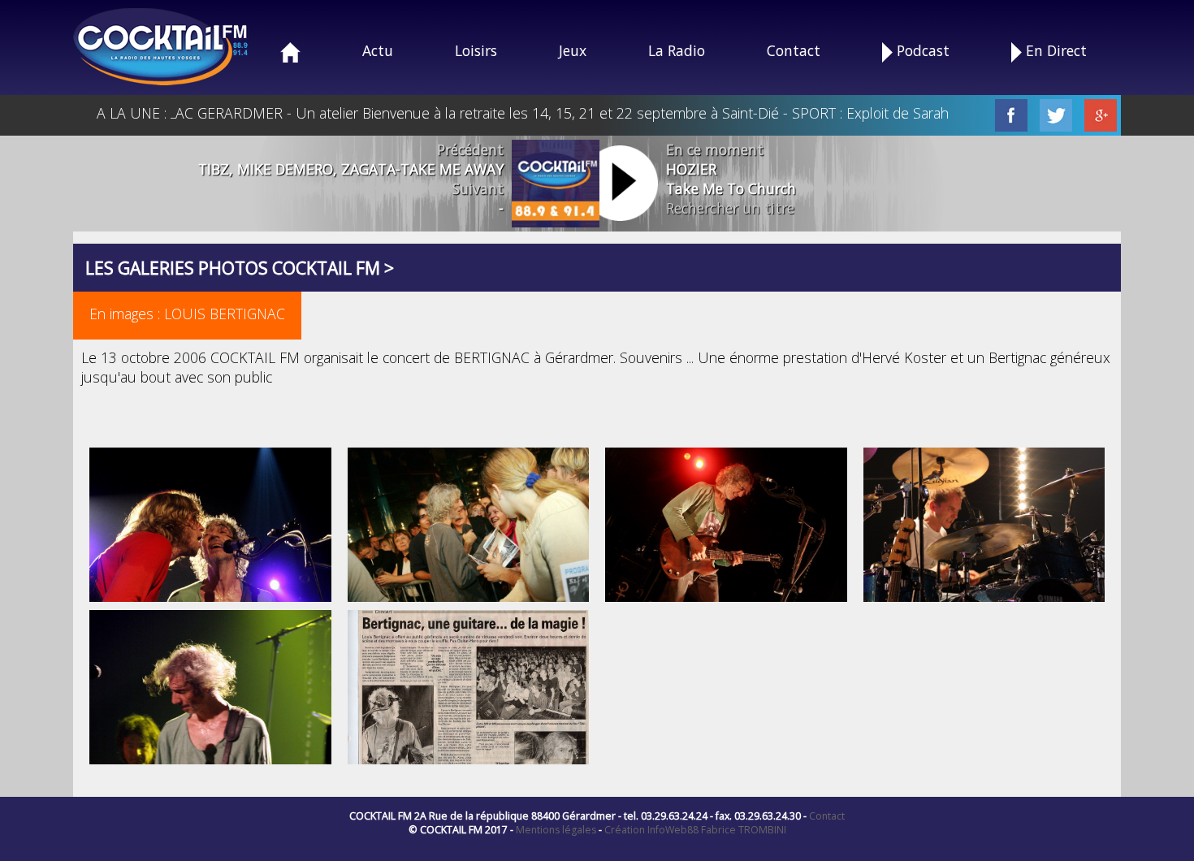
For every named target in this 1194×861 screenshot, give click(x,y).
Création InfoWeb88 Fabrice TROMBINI (695, 830)
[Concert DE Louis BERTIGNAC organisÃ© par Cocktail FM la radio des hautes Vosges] (469, 526)
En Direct (1054, 50)
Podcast (921, 50)
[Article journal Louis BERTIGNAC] (469, 696)
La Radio (676, 50)
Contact (793, 50)
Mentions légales (556, 830)
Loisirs (476, 50)
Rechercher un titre (730, 208)
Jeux (572, 50)
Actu (377, 50)
